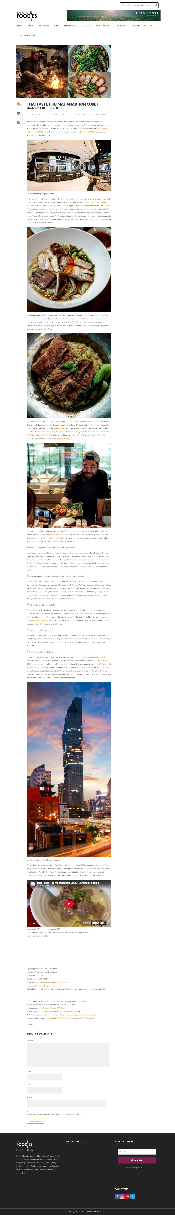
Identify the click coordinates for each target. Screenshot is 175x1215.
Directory (148, 26)
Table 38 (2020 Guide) (61, 438)
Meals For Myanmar (26, 35)
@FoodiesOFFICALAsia (59, 1018)
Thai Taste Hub (36, 199)
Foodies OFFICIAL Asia (82, 1018)
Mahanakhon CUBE (86, 132)
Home (19, 26)
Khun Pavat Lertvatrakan (96, 202)
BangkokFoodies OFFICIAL (54, 1008)
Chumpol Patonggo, (68, 613)
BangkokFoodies (37, 114)
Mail (28, 1085)
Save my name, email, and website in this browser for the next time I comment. (54, 1114)
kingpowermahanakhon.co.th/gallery (47, 860)
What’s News (44, 26)
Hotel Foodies (120, 26)
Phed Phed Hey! (52, 534)
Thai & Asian (80, 114)
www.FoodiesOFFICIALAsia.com (83, 1015)
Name (29, 1072)
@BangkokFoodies (51, 1011)
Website (30, 1098)
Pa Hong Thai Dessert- (90, 635)
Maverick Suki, (60, 428)
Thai (78, 657)
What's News (67, 114)
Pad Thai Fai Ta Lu (49, 435)
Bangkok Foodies (71, 1011)
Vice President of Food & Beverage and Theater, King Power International (58, 206)
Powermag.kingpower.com (43, 193)
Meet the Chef (71, 26)
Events (57, 26)
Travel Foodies (103, 26)
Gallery (87, 26)
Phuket (136, 26)
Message (30, 1041)
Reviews (29, 26)
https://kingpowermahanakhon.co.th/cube (52, 982)
